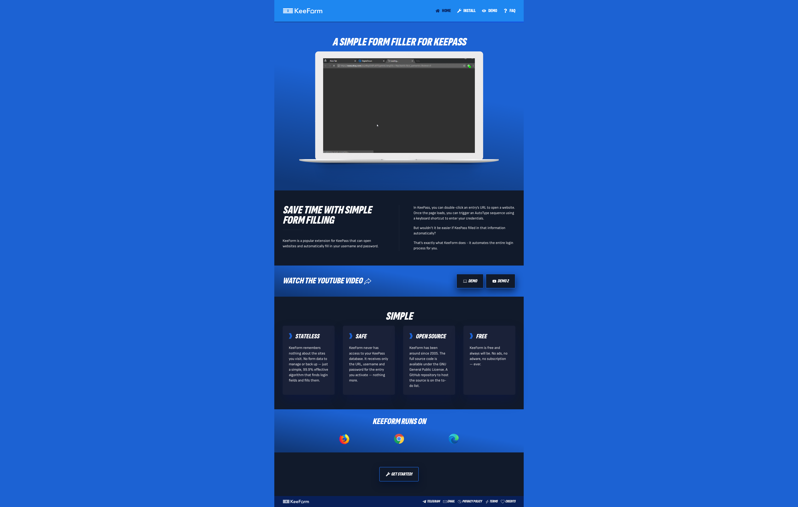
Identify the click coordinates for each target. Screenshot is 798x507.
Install (469, 10)
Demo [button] (472, 281)
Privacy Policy (472, 501)
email (450, 501)
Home (446, 10)
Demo (492, 10)
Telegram (433, 501)
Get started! (401, 474)
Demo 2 (503, 281)
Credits (510, 501)
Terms (493, 501)
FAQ (512, 10)
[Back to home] (303, 10)
